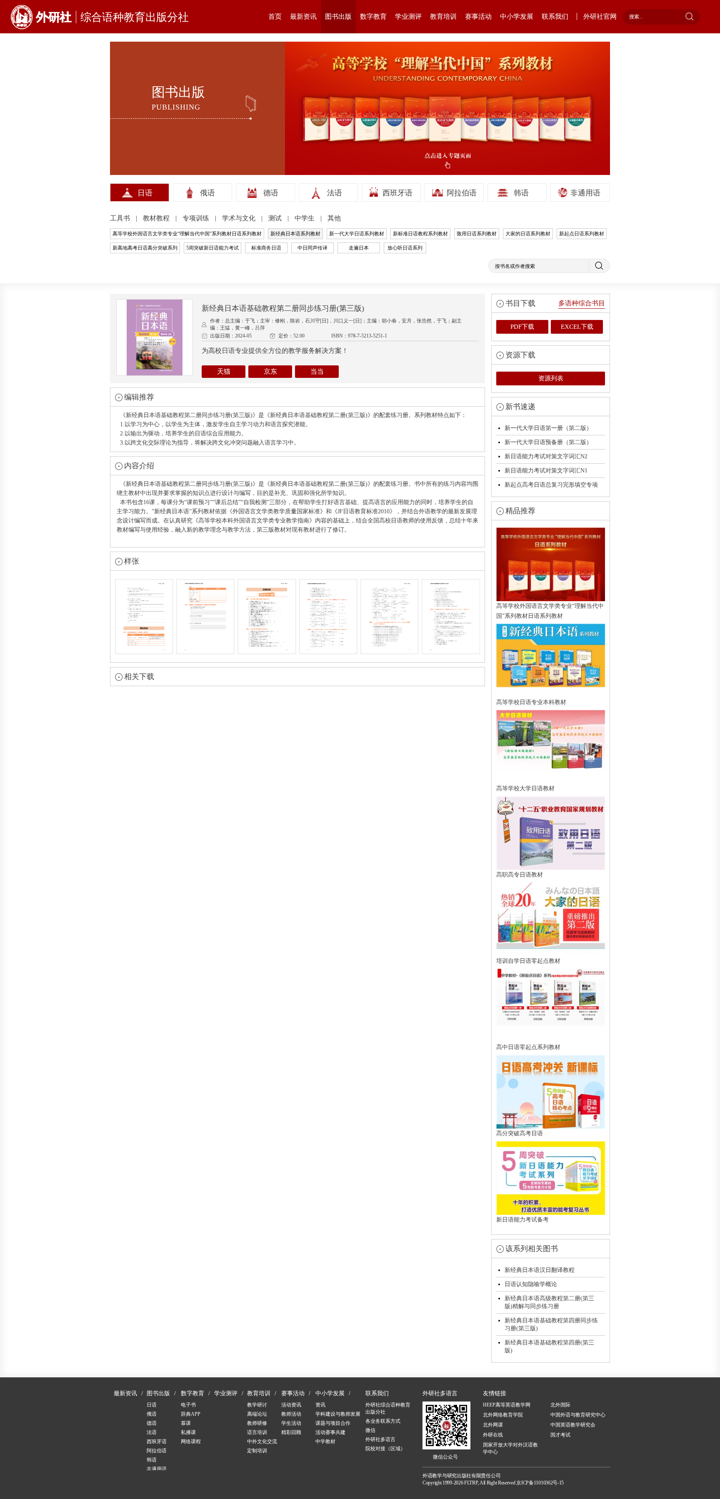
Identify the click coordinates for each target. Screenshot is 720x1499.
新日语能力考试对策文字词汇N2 (546, 456)
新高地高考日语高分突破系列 (145, 248)
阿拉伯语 (462, 193)
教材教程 (157, 218)
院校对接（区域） (385, 1449)
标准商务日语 (266, 248)
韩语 (521, 193)
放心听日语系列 (405, 248)
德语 (270, 193)
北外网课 (493, 1425)
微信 (370, 1430)
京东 (270, 371)
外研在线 (493, 1435)
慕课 (186, 1423)
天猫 (223, 371)
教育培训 (443, 16)
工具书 (121, 218)
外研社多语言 (380, 1439)
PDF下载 (522, 326)
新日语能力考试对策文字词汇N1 (546, 470)
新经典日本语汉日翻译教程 (540, 1270)
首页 (275, 16)
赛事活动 (478, 16)
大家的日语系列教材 (527, 234)
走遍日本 (359, 248)
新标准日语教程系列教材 (420, 234)
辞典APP (190, 1414)
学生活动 (291, 1423)
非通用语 (585, 193)
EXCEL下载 (577, 326)
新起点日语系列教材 (581, 234)
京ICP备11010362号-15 (540, 1483)
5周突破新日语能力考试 (212, 248)
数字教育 (373, 16)
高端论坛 (257, 1414)
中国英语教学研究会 (572, 1425)
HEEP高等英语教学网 (506, 1405)
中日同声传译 (313, 248)
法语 (334, 193)
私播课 (188, 1432)
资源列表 (550, 378)
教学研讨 (257, 1405)
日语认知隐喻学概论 (531, 1284)
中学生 (305, 218)
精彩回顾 (291, 1432)
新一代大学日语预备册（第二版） (548, 442)
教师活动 (291, 1414)
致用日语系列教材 (477, 234)
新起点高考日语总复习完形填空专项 (551, 485)
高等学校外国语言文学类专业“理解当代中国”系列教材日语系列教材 (187, 234)
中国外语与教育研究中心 (577, 1415)
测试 (275, 218)
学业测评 (408, 16)
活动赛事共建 (330, 1432)
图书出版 (338, 16)
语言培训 (257, 1432)
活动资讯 (291, 1405)
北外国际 (560, 1405)
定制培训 (257, 1451)
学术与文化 (239, 218)
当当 (317, 371)
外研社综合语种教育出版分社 (387, 1408)
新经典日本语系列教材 (295, 234)
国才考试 (560, 1435)
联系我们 (555, 16)
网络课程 (191, 1441)
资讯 (320, 1405)
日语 (145, 193)
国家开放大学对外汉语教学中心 (510, 1448)
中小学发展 (516, 16)
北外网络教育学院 (503, 1415)
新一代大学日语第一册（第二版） (548, 428)
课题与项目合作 (332, 1423)
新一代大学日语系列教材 (356, 234)
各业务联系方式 (382, 1421)
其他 (334, 218)
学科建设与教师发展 (337, 1414)
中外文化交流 (262, 1441)
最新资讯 (303, 16)
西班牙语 (397, 193)
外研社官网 (600, 16)
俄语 (207, 193)
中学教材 (325, 1441)
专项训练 (196, 218)
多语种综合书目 (581, 303)
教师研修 (257, 1423)
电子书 (188, 1405)
